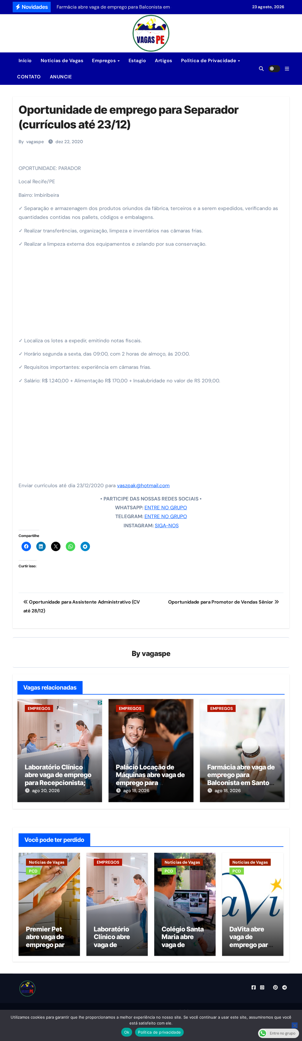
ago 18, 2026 (136, 791)
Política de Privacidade (209, 60)
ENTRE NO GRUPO (166, 507)
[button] (287, 69)
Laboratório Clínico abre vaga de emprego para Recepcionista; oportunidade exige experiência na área (58, 782)
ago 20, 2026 (46, 791)
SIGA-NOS (167, 525)
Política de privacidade (159, 1032)
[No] (295, 1025)
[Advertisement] (151, 294)
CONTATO (29, 77)
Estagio (137, 60)
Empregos (104, 60)
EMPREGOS (39, 708)
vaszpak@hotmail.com (143, 485)
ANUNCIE (61, 77)
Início (24, 60)
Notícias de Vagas (62, 60)
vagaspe (35, 142)
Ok (126, 1032)
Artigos (163, 60)
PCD (33, 871)
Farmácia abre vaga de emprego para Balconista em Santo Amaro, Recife (241, 778)
